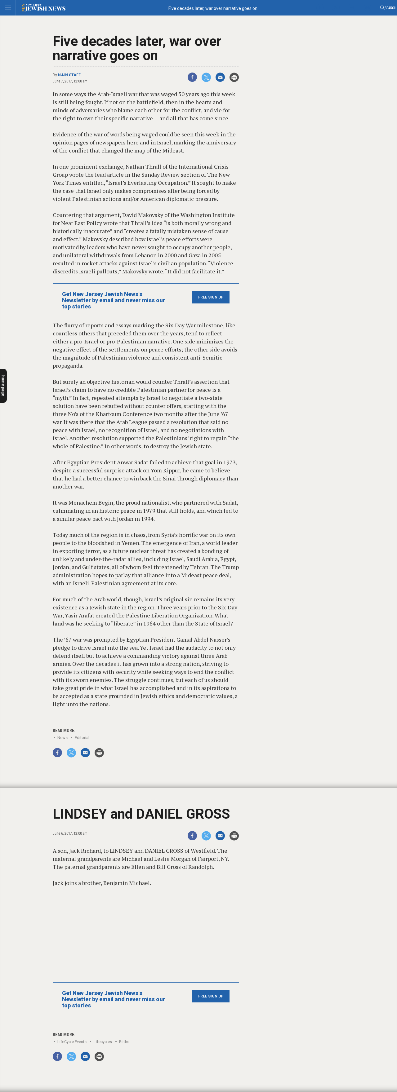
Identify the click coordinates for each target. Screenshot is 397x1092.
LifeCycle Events (72, 1041)
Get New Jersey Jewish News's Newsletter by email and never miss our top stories (113, 300)
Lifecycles (103, 1041)
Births (124, 1041)
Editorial (82, 737)
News (62, 737)
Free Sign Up (210, 297)
